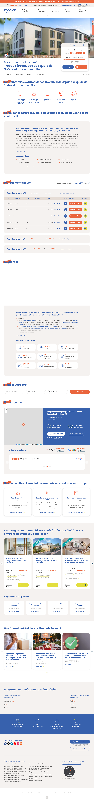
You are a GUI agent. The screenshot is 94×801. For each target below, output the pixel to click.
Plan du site (57, 792)
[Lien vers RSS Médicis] (21, 743)
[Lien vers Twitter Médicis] (8, 743)
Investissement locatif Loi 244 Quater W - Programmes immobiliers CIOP (16, 780)
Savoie (7, 706)
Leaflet (18, 444)
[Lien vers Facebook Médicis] (5, 743)
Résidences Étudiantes (35, 780)
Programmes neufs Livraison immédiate (40, 774)
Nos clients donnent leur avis (71, 764)
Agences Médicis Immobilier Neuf (73, 761)
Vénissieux (73, 704)
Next (86, 462)
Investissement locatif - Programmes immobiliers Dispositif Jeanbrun (15, 769)
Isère (6, 703)
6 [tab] (49, 56)
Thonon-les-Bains (75, 703)
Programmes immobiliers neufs (14, 761)
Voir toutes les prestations (23, 167)
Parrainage (37, 5)
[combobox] (58, 392)
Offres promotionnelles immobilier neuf (40, 766)
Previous (7, 462)
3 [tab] (44, 56)
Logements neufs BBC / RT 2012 (38, 764)
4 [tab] (46, 56)
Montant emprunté (11, 392)
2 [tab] (43, 56)
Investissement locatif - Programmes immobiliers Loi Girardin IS (15, 772)
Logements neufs (9, 586)
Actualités (43, 5)
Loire (6, 707)
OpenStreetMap (28, 444)
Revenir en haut (47, 797)
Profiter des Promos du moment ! (70, 1)
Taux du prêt (31, 392)
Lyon (72, 700)
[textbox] (58, 392)
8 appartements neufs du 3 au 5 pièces (74, 59)
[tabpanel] (47, 38)
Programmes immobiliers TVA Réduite (40, 772)
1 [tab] (41, 56)
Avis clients (64, 792)
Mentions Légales (26, 792)
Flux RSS (70, 792)
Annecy (72, 701)
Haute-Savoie (9, 701)
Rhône (7, 700)
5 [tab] (47, 56)
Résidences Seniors (34, 778)
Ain (6, 704)
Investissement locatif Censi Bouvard (14, 775)
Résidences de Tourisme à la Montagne (40, 776)
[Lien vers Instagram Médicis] (18, 743)
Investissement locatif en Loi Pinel (13, 766)
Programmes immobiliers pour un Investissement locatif (39, 769)
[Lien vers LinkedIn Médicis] (11, 743)
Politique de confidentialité (37, 792)
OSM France (39, 444)
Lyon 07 (72, 706)
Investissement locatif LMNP (12, 777)
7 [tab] (50, 56)
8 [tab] (52, 56)
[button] (23, 424)
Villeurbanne (74, 707)
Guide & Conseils (52, 5)
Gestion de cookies (49, 792)
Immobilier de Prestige (10, 764)
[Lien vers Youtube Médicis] (15, 743)
